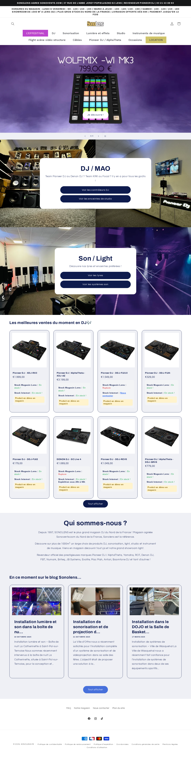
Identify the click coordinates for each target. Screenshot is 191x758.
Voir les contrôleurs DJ (95, 190)
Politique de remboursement (78, 744)
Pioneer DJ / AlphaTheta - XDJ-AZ (71, 374)
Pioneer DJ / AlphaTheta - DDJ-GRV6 (159, 460)
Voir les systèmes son (95, 284)
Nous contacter (101, 708)
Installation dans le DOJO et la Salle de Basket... (150, 627)
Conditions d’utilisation (97, 747)
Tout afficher (95, 504)
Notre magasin (82, 708)
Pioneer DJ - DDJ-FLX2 (25, 459)
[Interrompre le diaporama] (106, 136)
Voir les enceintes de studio (95, 199)
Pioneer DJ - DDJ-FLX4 (157, 373)
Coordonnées (122, 744)
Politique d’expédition (103, 744)
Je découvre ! (95, 89)
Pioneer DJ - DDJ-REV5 (114, 459)
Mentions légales (170, 744)
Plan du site (118, 708)
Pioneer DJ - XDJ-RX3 (25, 373)
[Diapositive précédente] (85, 136)
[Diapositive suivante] (98, 136)
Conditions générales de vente (145, 744)
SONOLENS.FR (27, 744)
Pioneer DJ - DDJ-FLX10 (114, 373)
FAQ (68, 708)
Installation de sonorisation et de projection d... (90, 627)
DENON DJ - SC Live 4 (69, 459)
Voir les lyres (95, 275)
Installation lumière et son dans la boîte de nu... (35, 627)
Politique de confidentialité (50, 744)
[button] (12, 23)
